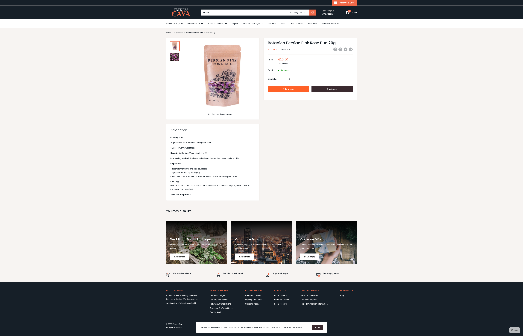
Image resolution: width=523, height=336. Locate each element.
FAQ (342, 295)
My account (328, 14)
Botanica (272, 50)
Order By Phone (281, 299)
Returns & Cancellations (220, 304)
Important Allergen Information (314, 304)
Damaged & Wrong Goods (221, 308)
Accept (317, 327)
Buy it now (332, 89)
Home (168, 33)
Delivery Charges (217, 295)
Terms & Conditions (309, 295)
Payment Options (253, 295)
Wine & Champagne (251, 23)
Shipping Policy (252, 304)
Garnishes (313, 23)
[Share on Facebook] (335, 49)
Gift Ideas (272, 23)
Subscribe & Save (346, 3)
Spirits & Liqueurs (216, 23)
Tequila (235, 23)
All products (178, 33)
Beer (283, 23)
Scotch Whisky (173, 23)
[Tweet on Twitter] (345, 49)
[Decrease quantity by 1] (281, 79)
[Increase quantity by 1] (298, 79)
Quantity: (272, 79)
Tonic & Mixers (297, 23)
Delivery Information (218, 299)
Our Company (280, 295)
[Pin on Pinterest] (340, 49)
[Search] (312, 13)
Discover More (329, 23)
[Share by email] (351, 49)
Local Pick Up (280, 304)
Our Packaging (216, 312)
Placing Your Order (253, 299)
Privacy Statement (309, 299)
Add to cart (288, 89)
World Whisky (193, 23)
